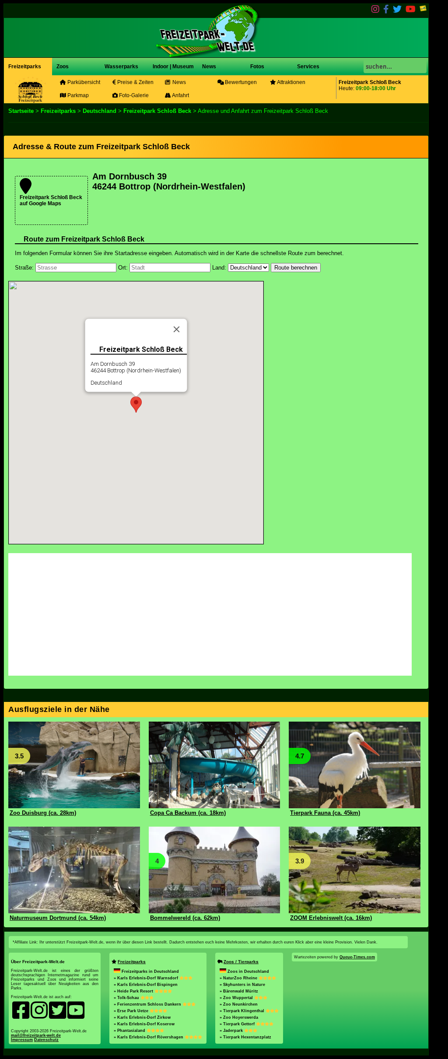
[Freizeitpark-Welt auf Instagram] (375, 10)
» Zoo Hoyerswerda (239, 1017)
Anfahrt (180, 95)
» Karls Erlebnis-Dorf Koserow (144, 1024)
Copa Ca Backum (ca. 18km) (188, 813)
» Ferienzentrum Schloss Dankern (148, 1004)
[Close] (176, 329)
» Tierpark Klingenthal (243, 1011)
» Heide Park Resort (134, 991)
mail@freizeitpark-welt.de (36, 1035)
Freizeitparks (24, 66)
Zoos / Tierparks (241, 961)
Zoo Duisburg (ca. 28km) (43, 813)
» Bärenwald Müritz (239, 991)
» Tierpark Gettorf (238, 1024)
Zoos (62, 66)
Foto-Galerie (133, 95)
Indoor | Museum (173, 66)
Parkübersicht (83, 82)
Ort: (123, 267)
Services (308, 66)
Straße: (24, 267)
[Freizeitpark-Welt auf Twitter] (397, 10)
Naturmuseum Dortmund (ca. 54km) (58, 918)
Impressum (22, 1040)
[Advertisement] (342, 342)
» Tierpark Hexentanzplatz (245, 1037)
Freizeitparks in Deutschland (150, 971)
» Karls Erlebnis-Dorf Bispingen (146, 984)
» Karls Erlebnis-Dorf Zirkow (142, 1017)
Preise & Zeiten (135, 82)
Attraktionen (290, 82)
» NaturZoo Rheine (239, 978)
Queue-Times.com (357, 957)
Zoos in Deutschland (248, 971)
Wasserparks (121, 66)
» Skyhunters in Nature (242, 984)
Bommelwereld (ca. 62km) (185, 918)
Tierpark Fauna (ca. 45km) (325, 813)
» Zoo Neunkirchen (239, 1004)
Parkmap (77, 95)
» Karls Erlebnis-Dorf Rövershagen (149, 1037)
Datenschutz (46, 1040)
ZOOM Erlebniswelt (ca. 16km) (331, 918)
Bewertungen (240, 82)
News (208, 66)
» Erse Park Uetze (132, 1011)
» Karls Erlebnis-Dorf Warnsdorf (146, 978)
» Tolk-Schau (127, 998)
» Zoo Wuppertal (237, 998)
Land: (219, 267)
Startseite (21, 111)
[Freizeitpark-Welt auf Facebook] (386, 10)
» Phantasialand (130, 1030)
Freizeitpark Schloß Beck (157, 111)
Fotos (256, 66)
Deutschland (99, 111)
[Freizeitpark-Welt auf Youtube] (411, 10)
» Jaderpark (232, 1030)
